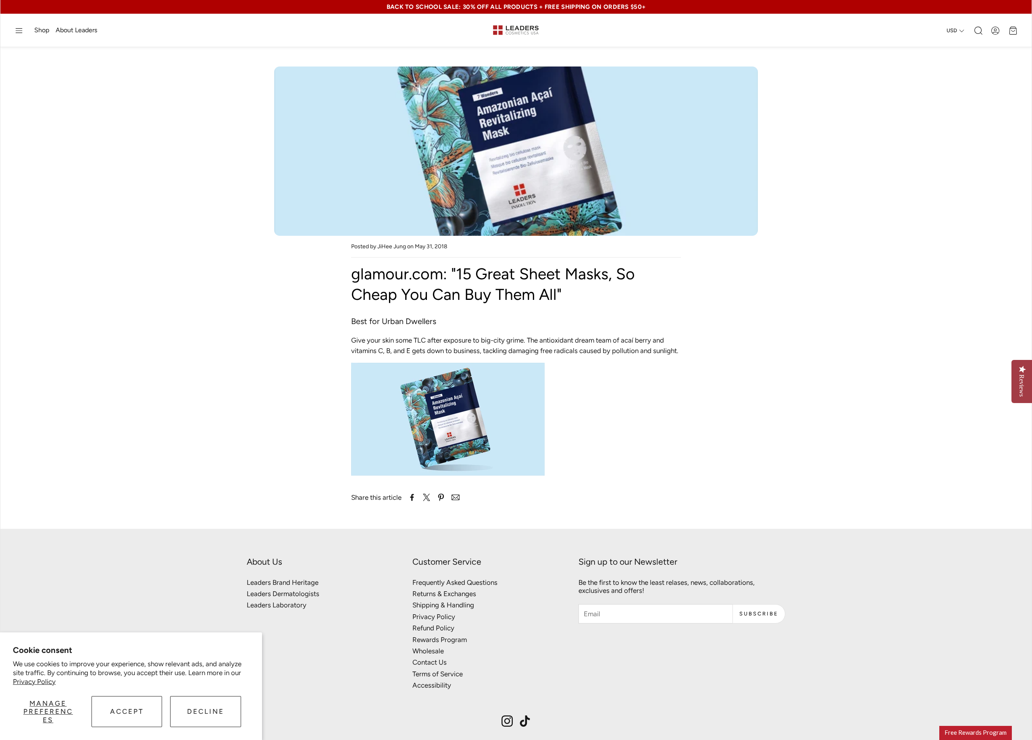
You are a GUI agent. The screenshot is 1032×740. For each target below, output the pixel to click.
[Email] (456, 497)
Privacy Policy (34, 682)
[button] (19, 30)
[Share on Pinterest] (441, 497)
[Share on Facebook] (412, 497)
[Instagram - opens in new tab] (507, 721)
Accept (127, 711)
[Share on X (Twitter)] (426, 497)
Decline (205, 711)
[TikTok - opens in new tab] (525, 721)
